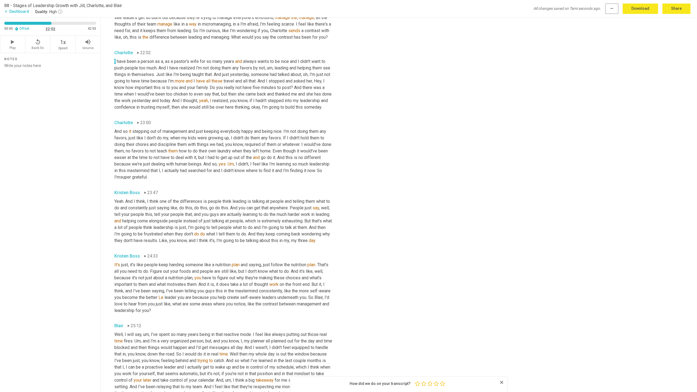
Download (640, 8)
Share (676, 8)
